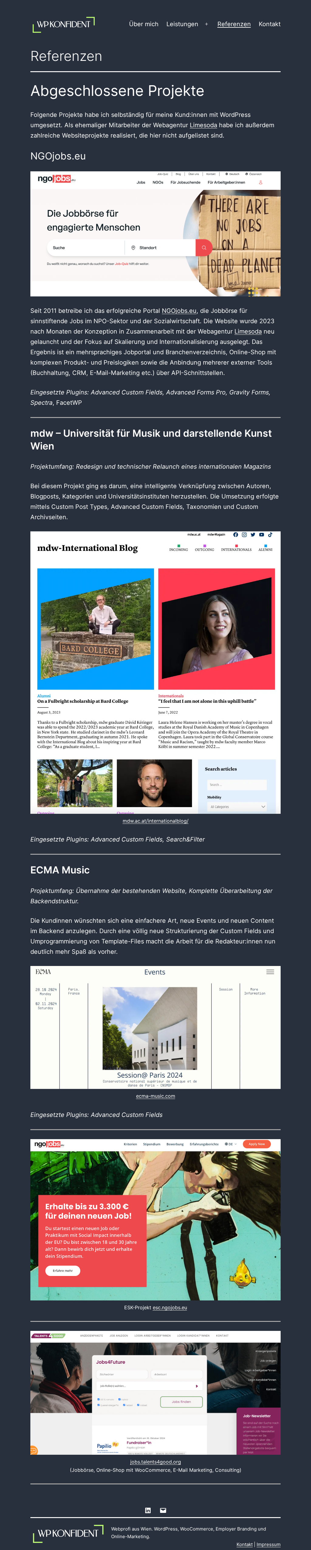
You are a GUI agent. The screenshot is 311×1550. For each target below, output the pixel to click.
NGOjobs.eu (179, 310)
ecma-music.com (155, 1096)
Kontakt (270, 24)
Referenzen (234, 24)
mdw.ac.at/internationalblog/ (156, 821)
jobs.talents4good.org (155, 1462)
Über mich (144, 24)
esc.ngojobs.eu (170, 1307)
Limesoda (203, 125)
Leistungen (182, 24)
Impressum (269, 1544)
